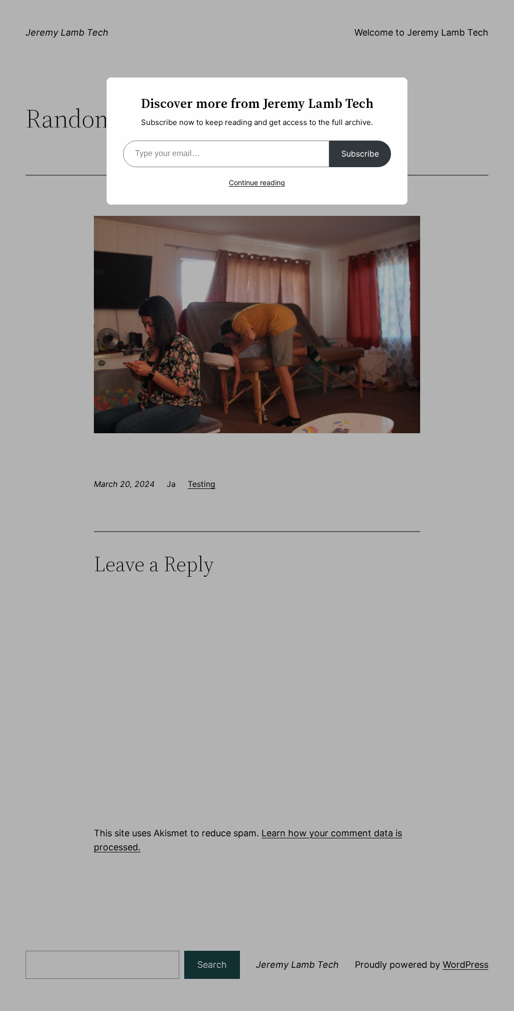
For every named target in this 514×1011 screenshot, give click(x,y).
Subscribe (360, 154)
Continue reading (257, 182)
